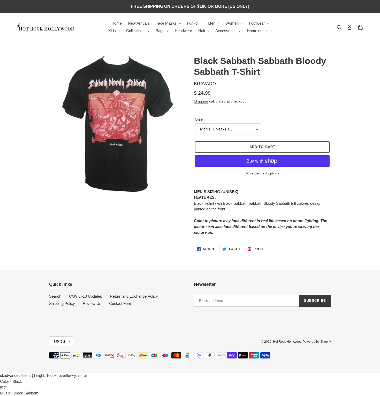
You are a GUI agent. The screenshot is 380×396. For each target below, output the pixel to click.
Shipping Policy (62, 303)
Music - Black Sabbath (19, 393)
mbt (3, 387)
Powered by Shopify (317, 341)
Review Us (92, 303)
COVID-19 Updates (85, 296)
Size (199, 119)
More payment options (262, 173)
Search (55, 296)
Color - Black (11, 381)
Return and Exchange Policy (134, 296)
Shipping (201, 101)
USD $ (59, 341)
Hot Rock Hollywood (287, 341)
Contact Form (120, 303)
